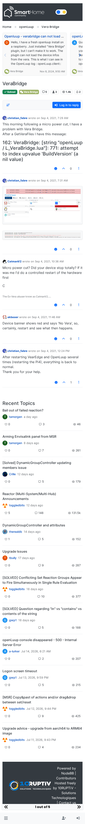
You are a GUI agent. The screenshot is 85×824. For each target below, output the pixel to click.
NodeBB (67, 773)
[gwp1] (4, 589)
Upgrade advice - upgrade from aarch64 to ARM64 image (42, 730)
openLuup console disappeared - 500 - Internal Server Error (39, 642)
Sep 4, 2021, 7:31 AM (54, 180)
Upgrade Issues (14, 551)
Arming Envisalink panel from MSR (29, 436)
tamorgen (15, 416)
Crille (12, 474)
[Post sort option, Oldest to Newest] (8, 105)
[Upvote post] (63, 168)
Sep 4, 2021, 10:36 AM (49, 261)
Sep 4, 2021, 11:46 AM (46, 317)
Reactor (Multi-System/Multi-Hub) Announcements (29, 496)
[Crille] (4, 474)
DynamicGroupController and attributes (33, 525)
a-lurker (14, 651)
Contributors (66, 778)
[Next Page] (80, 55)
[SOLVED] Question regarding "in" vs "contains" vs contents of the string (42, 611)
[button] (6, 818)
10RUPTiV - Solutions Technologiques (63, 793)
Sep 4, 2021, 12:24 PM (55, 350)
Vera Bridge (16, 71)
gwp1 (13, 620)
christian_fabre (17, 118)
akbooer (12, 317)
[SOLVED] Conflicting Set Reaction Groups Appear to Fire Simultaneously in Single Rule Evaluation (42, 580)
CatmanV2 (14, 261)
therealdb (15, 531)
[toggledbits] (4, 505)
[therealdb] (4, 531)
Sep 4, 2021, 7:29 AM (54, 118)
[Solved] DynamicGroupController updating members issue (36, 465)
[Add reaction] (55, 168)
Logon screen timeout (19, 671)
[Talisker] (4, 739)
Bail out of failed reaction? (22, 410)
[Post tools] (79, 168)
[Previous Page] (5, 55)
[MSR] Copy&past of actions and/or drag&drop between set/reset (39, 699)
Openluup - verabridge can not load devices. (39, 36)
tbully (13, 558)
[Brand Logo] (28, 12)
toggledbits (17, 505)
